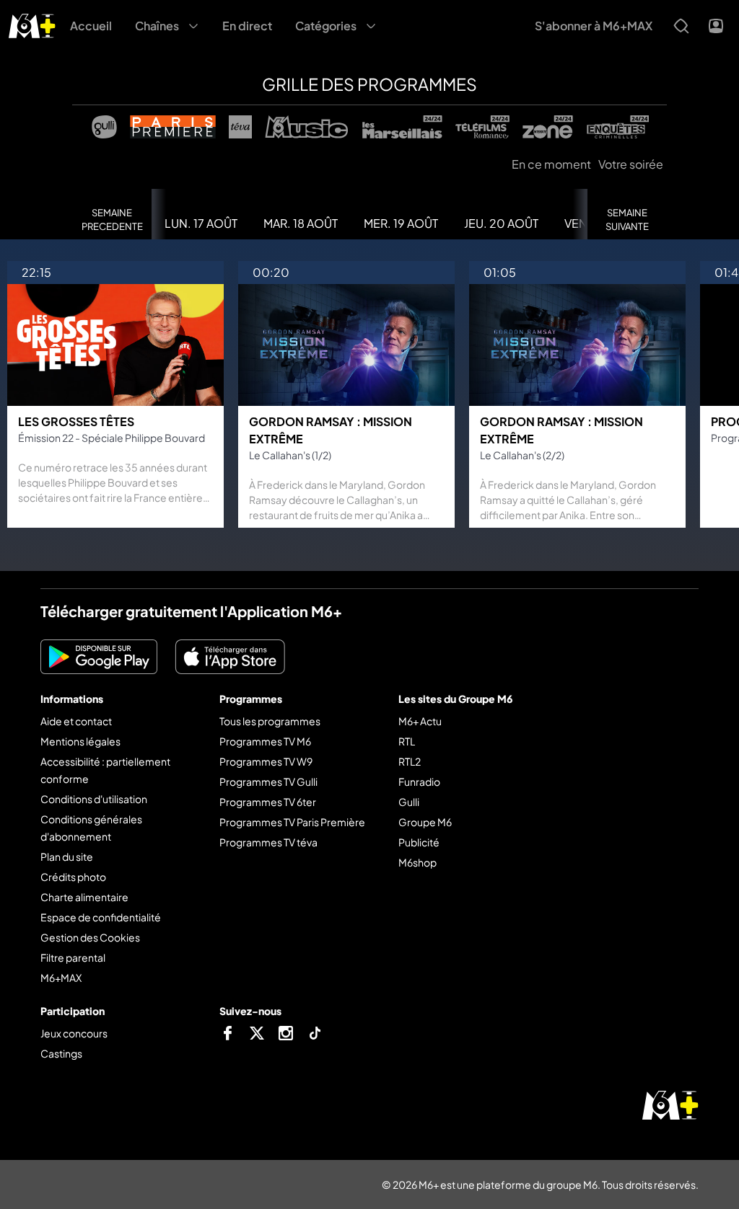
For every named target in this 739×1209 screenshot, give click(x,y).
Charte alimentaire (84, 896)
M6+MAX (61, 977)
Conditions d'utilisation (93, 798)
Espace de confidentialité (100, 917)
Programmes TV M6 (265, 741)
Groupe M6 (425, 821)
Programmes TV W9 (265, 761)
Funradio (419, 781)
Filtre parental (72, 957)
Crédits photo (73, 876)
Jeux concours (74, 1033)
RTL (406, 741)
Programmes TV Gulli (268, 781)
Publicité (419, 842)
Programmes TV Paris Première (292, 821)
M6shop (417, 862)
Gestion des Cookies (90, 937)
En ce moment (551, 164)
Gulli (408, 801)
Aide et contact (76, 720)
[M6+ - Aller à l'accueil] (32, 24)
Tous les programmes (269, 720)
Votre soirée (630, 164)
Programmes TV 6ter (267, 801)
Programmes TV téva (268, 842)
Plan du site (66, 856)
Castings (61, 1053)
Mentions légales (80, 741)
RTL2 (409, 761)
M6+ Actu (420, 720)
